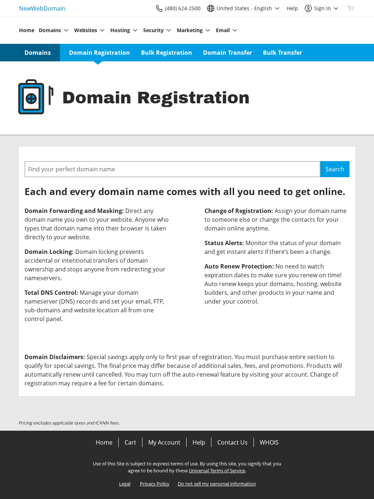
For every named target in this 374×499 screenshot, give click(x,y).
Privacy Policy (154, 483)
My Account (164, 442)
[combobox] (172, 169)
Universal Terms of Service (217, 470)
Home (104, 442)
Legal (124, 483)
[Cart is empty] (351, 8)
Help (198, 442)
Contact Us (232, 442)
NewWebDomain (42, 8)
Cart (130, 442)
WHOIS (269, 442)
